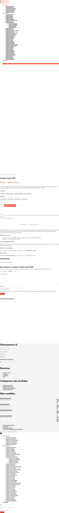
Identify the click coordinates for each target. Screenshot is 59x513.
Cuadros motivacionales (11, 54)
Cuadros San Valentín (10, 59)
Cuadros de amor (9, 21)
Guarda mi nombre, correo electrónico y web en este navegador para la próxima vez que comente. (29, 291)
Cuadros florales (9, 15)
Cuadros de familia (10, 36)
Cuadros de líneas (9, 40)
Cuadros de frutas (9, 38)
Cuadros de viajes (9, 47)
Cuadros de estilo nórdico (11, 35)
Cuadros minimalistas (10, 53)
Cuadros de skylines (10, 46)
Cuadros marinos (9, 17)
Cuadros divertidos (10, 50)
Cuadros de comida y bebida (12, 32)
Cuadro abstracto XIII (47, 329)
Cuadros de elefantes (13, 24)
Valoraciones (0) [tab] (34, 224)
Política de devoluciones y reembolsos (13, 429)
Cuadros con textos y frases (11, 20)
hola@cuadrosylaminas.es (6, 359)
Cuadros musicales (10, 55)
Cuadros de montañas (10, 42)
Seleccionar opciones (7, 334)
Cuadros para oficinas (10, 9)
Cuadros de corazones (10, 34)
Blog (4, 377)
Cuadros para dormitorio (11, 8)
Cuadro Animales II (5, 329)
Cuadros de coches (10, 31)
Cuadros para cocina (10, 7)
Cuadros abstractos (10, 14)
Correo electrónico (5, 289)
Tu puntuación (4, 271)
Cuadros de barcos (10, 28)
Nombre (2, 286)
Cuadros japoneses (10, 52)
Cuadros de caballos (13, 23)
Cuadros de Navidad (10, 43)
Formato (2, 191)
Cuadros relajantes (10, 58)
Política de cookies (8, 428)
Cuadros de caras (9, 29)
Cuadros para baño (10, 6)
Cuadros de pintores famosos (12, 44)
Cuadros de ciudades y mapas (12, 30)
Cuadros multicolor (8, 218)
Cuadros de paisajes (10, 19)
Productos (5, 375)
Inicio (1, 174)
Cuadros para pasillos (10, 10)
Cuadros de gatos (12, 25)
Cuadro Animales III (25, 329)
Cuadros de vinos (9, 48)
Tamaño (2, 196)
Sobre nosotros (7, 372)
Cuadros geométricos (10, 51)
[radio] (3, 194)
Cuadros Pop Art (9, 56)
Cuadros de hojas (9, 39)
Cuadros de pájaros (13, 27)
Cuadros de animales (10, 22)
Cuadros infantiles (9, 16)
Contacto (5, 60)
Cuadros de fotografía (10, 37)
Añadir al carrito (10, 205)
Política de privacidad (8, 425)
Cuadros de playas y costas (11, 45)
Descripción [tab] (23, 224)
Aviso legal (5, 426)
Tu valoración (4, 274)
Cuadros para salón (10, 12)
